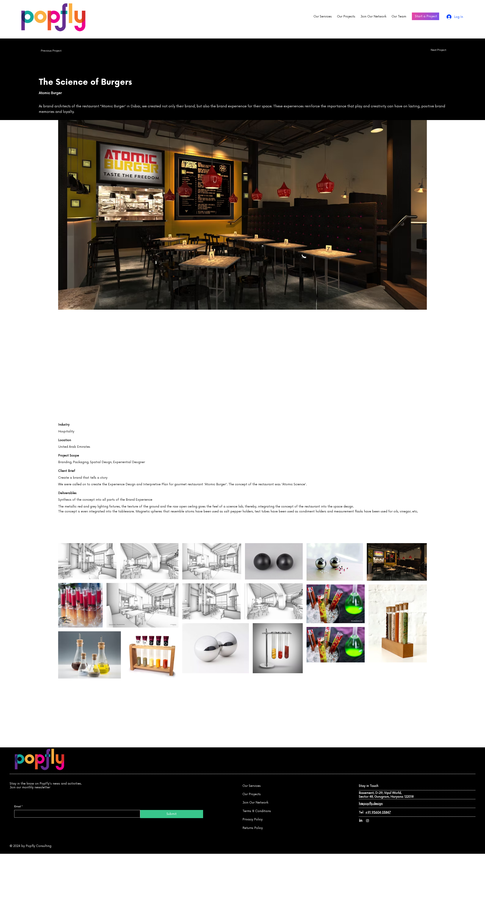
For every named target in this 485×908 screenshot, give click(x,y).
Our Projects (251, 794)
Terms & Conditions (256, 811)
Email (18, 806)
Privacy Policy (252, 819)
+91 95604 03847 (378, 812)
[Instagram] (367, 820)
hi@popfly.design (371, 804)
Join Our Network (255, 802)
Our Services (251, 786)
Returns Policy (252, 828)
